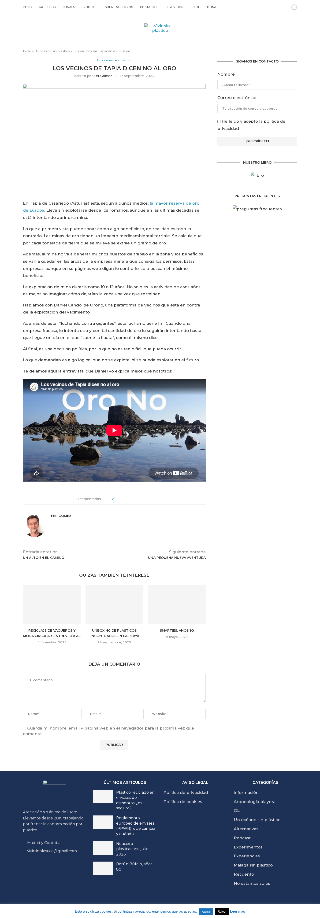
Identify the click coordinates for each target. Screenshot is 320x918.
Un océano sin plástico (52, 51)
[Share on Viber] (152, 499)
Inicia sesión (173, 7)
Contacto (148, 7)
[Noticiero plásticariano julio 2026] (103, 848)
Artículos (47, 7)
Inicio (27, 7)
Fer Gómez (103, 76)
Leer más (237, 911)
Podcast (90, 7)
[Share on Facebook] (121, 499)
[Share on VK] (135, 499)
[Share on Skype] (148, 499)
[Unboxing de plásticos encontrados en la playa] (114, 604)
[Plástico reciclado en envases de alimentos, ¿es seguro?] (103, 797)
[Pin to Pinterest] (130, 499)
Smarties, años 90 (177, 630)
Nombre (226, 74)
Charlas (69, 7)
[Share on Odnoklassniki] (139, 499)
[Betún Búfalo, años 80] (103, 868)
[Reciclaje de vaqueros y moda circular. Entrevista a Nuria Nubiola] (52, 604)
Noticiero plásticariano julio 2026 (132, 848)
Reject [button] (222, 911)
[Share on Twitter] (126, 499)
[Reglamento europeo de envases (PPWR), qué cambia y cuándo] (103, 822)
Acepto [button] (206, 911)
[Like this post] (116, 499)
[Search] (286, 7)
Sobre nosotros (119, 7)
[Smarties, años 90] (177, 604)
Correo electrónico (236, 97)
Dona (211, 7)
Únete (195, 7)
